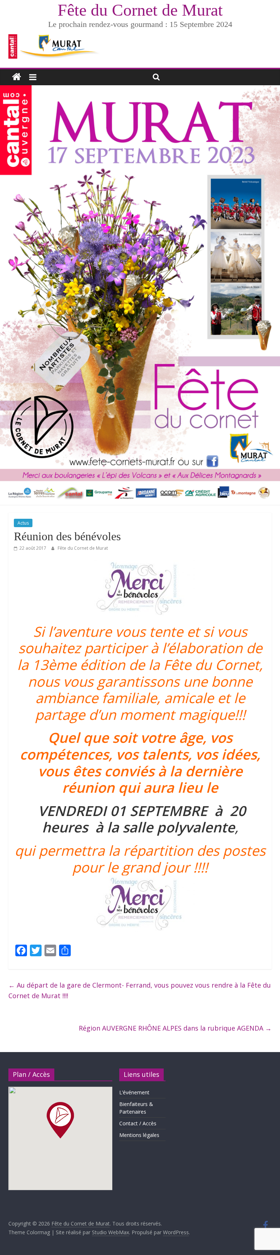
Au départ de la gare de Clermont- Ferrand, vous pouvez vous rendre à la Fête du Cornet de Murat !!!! (139, 990)
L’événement (134, 1092)
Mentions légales (139, 1135)
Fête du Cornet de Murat (140, 10)
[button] (60, 1120)
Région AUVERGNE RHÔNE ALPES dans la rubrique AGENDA (175, 1028)
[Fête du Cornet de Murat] (16, 77)
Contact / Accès (137, 1123)
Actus (23, 523)
